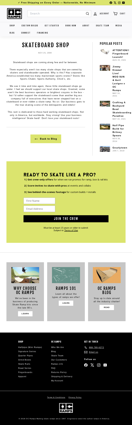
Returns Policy (59, 372)
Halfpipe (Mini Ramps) (30, 347)
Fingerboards (25, 372)
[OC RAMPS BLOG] (107, 275)
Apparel (22, 376)
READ (107, 307)
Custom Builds (30, 25)
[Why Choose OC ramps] (25, 275)
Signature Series (27, 351)
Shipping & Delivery (62, 376)
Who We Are (57, 347)
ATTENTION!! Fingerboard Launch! (121, 53)
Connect (26, 33)
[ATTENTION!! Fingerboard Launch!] (105, 51)
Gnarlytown (120, 147)
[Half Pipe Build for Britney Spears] (105, 127)
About (86, 25)
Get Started (52, 25)
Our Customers (59, 360)
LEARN (25, 314)
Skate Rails (24, 364)
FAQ (53, 368)
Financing (42, 33)
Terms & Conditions (56, 397)
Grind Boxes (24, 360)
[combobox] (59, 13)
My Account (57, 381)
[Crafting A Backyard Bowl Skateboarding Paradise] (105, 104)
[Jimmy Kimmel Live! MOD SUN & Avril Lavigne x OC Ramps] (105, 68)
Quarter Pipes (25, 356)
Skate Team (102, 25)
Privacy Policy (75, 397)
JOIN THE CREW (66, 219)
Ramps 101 (57, 364)
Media (119, 25)
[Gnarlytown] (105, 149)
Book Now (71, 25)
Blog (12, 33)
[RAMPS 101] (66, 275)
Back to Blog (48, 138)
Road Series (24, 368)
